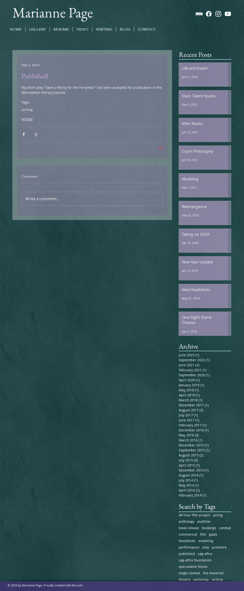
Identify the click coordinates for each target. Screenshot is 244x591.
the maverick (213, 573)
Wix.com (77, 585)
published (187, 554)
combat (225, 528)
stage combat (189, 573)
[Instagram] (218, 14)
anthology (186, 521)
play (205, 547)
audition (204, 521)
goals (213, 534)
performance (189, 547)
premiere (219, 547)
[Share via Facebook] (23, 134)
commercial (188, 534)
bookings (209, 528)
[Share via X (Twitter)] (35, 134)
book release (189, 528)
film (203, 534)
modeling (205, 541)
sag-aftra (205, 554)
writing (27, 110)
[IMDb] (199, 14)
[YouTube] (228, 14)
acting (218, 515)
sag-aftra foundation (195, 560)
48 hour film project (194, 515)
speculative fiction (193, 567)
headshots (187, 541)
